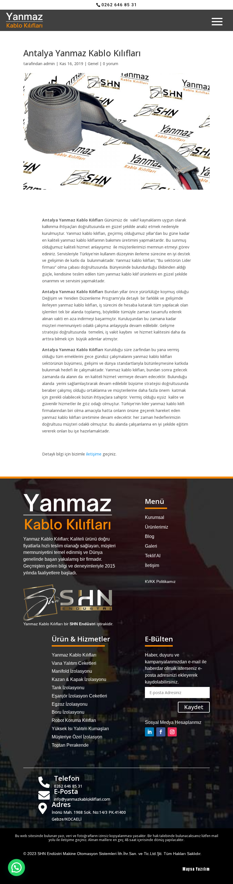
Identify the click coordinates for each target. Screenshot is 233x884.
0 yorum (110, 63)
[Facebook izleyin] (160, 731)
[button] (16, 867)
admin (49, 63)
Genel (93, 63)
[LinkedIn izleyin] (149, 731)
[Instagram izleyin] (172, 731)
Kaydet (193, 707)
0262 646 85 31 (119, 4)
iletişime (93, 454)
